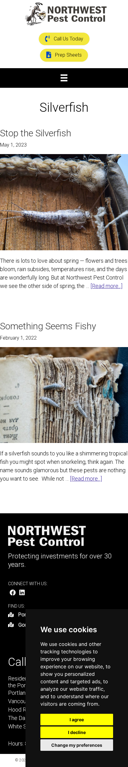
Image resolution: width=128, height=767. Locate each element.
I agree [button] (77, 719)
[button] (12, 592)
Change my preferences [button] (76, 745)
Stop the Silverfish (35, 133)
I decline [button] (77, 732)
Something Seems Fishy (48, 326)
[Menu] (64, 77)
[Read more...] (106, 286)
